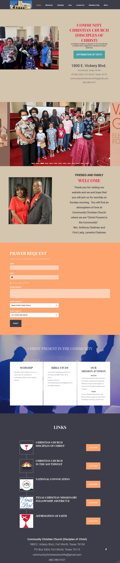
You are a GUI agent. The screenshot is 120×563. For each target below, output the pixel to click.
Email (12, 273)
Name (12, 264)
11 (78, 164)
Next (115, 134)
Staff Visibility (15, 311)
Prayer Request (16, 287)
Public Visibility (16, 301)
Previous (5, 134)
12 (82, 164)
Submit (16, 323)
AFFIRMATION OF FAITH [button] (89, 54)
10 (73, 164)
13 (87, 164)
